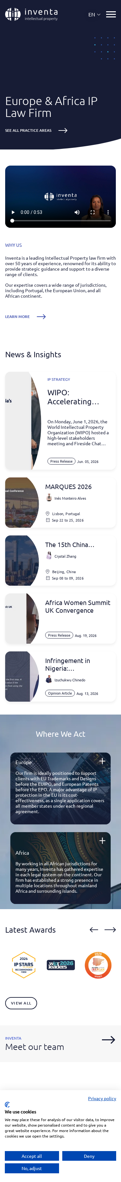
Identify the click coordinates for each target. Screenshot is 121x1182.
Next (110, 929)
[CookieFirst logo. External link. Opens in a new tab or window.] (7, 1105)
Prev (94, 929)
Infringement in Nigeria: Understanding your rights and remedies (74, 664)
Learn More (17, 316)
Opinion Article (60, 693)
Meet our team (34, 1046)
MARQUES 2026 (68, 486)
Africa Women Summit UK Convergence (77, 606)
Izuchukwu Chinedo (70, 679)
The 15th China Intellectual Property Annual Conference (75, 544)
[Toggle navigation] (111, 14)
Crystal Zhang (65, 556)
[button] (94, 14)
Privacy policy (102, 1098)
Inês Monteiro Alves (70, 498)
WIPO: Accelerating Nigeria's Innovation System (69, 397)
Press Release (61, 461)
